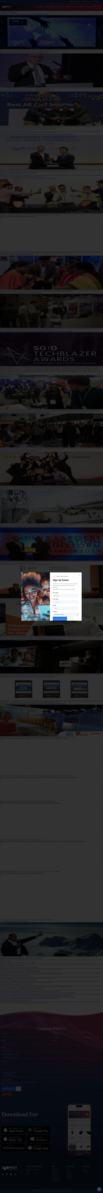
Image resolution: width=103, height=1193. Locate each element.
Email (54, 605)
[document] (51, 596)
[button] (79, 575)
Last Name (55, 599)
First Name (55, 592)
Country (55, 611)
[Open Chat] (99, 1189)
